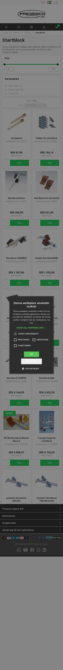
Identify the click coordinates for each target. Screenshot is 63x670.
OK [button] (31, 354)
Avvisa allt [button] (31, 361)
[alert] (31, 335)
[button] (31, 327)
